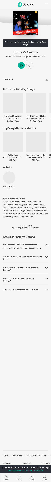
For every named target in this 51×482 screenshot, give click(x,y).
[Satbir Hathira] (9, 177)
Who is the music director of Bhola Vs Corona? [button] (21, 268)
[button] (29, 65)
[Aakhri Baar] (13, 142)
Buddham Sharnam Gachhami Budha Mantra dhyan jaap (36, 155)
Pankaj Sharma (38, 56)
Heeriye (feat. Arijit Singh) (36, 116)
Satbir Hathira (9, 186)
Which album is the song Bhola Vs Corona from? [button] (22, 257)
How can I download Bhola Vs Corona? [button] (21, 289)
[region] (25, 455)
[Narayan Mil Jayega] (13, 103)
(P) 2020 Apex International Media (25, 228)
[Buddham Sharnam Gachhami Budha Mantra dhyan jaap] (36, 142)
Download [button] (8, 79)
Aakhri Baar (13, 155)
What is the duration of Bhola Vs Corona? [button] (18, 279)
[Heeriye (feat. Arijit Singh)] (36, 103)
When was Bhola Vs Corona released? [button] (20, 244)
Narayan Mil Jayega (13, 116)
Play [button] (21, 65)
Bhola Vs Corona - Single (17, 56)
